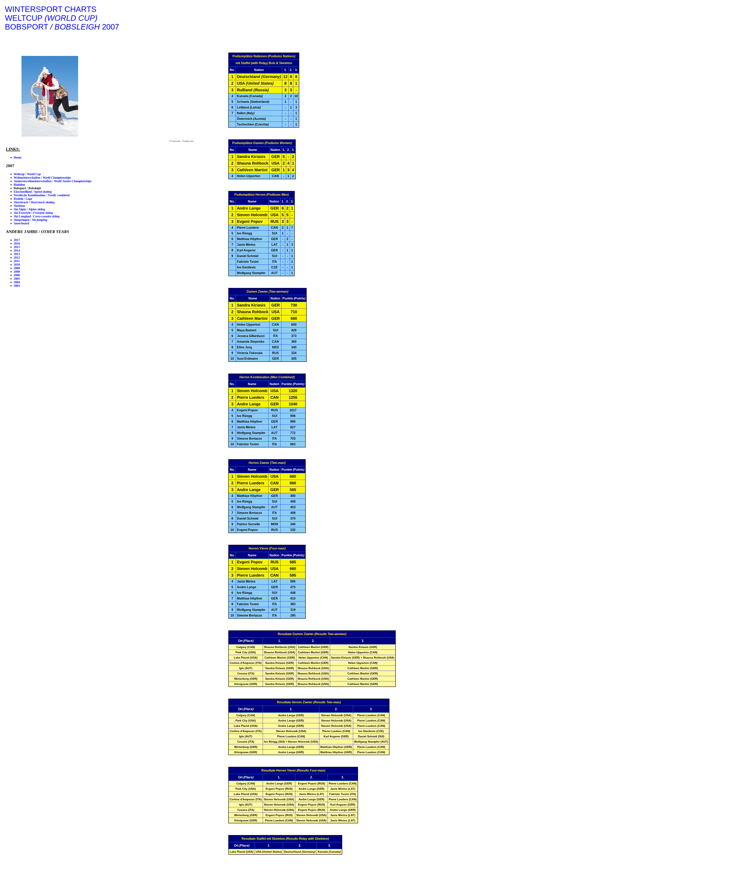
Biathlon (19, 184)
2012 (17, 257)
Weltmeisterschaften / (42, 177)
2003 (17, 285)
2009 (17, 268)
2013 (17, 254)
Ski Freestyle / (33, 212)
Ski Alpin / (29, 209)
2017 (17, 240)
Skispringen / (30, 219)
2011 (17, 261)
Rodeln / (23, 198)
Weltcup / (27, 174)
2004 (17, 282)
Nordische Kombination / (42, 195)
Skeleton (19, 205)
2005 (17, 278)
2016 (17, 243)
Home (17, 157)
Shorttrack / (34, 202)
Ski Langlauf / (37, 216)
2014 (17, 250)
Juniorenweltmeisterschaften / (53, 181)
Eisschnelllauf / (33, 191)
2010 (17, 264)
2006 (17, 275)
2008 (17, 271)
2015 (17, 247)
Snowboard (21, 223)
